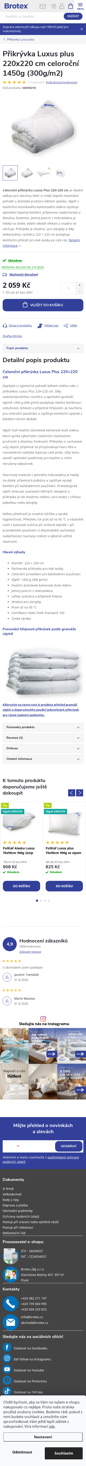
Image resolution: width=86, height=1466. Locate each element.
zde (52, 1426)
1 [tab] (37, 901)
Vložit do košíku (46, 305)
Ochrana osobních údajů (21, 1216)
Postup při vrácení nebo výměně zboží (31, 1222)
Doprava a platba (15, 1205)
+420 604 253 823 (34, 1309)
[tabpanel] (21, 848)
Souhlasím (63, 1453)
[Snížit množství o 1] (79, 291)
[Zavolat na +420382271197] (53, 6)
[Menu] (80, 6)
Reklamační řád (14, 1233)
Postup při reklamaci (18, 1227)
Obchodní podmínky (18, 1211)
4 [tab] (49, 901)
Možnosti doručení (23, 274)
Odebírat (69, 1146)
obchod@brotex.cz (34, 1323)
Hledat (73, 16)
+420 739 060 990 (34, 1304)
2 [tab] (41, 901)
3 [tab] (45, 901)
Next (79, 792)
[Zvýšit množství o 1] (79, 285)
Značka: (12, 336)
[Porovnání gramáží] (43, 671)
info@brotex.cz (32, 1317)
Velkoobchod (12, 1194)
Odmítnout (22, 1452)
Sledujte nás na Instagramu (44, 1024)
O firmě (8, 1189)
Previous (71, 792)
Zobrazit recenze (30, 952)
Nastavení (43, 1437)
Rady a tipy (11, 1200)
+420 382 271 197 (34, 1298)
